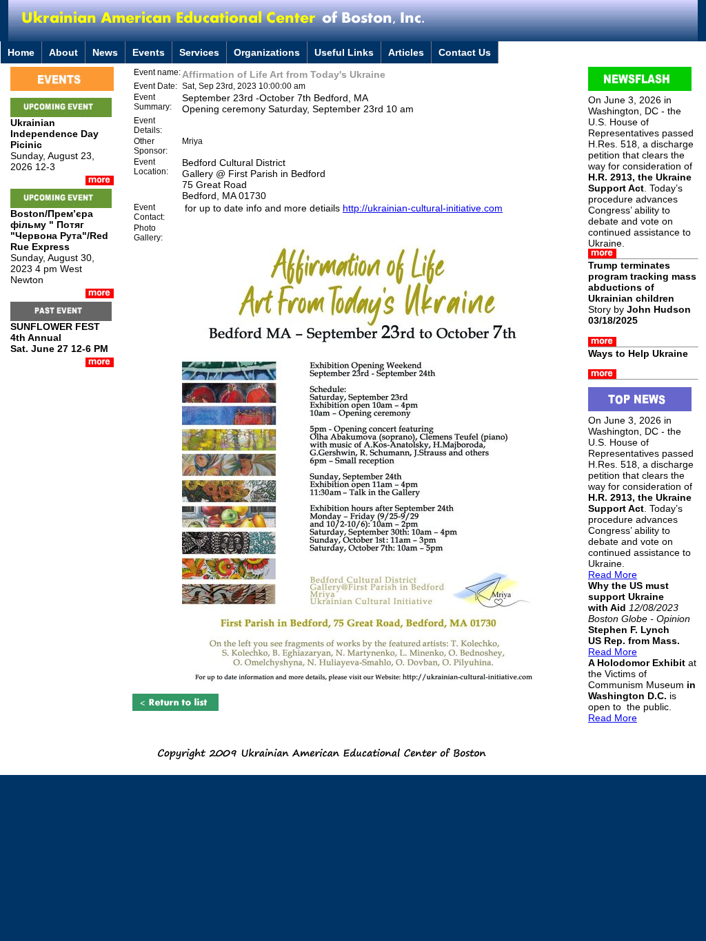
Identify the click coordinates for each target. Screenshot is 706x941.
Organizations (267, 52)
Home (21, 52)
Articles (406, 52)
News (105, 52)
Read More (612, 574)
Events (148, 52)
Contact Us (464, 52)
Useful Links (344, 52)
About (63, 52)
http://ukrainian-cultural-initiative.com (423, 208)
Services (199, 52)
